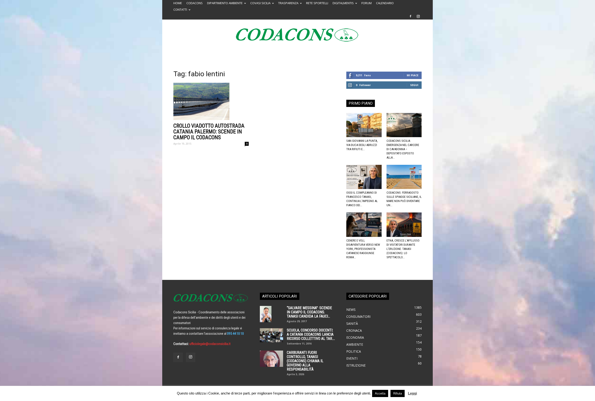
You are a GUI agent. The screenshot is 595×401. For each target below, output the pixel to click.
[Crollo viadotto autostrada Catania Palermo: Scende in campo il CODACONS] (211, 101)
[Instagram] (418, 16)
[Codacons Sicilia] (297, 35)
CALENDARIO (385, 3)
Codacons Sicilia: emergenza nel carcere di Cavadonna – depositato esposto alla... (403, 149)
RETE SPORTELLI (317, 3)
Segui (414, 85)
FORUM (366, 3)
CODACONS (194, 3)
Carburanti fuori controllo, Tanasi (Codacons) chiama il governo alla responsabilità (305, 360)
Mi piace (412, 75)
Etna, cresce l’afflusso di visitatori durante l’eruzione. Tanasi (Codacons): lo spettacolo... (403, 249)
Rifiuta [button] (397, 393)
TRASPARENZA (288, 3)
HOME (177, 3)
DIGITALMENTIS (343, 3)
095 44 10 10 (235, 333)
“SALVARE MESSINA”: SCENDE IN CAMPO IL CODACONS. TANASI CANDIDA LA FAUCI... (309, 312)
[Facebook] (410, 16)
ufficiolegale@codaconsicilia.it (210, 344)
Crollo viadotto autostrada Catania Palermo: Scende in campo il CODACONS (209, 132)
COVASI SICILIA (260, 3)
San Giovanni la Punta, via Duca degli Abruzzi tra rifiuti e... (362, 145)
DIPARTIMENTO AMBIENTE (225, 3)
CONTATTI (180, 9)
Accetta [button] (380, 393)
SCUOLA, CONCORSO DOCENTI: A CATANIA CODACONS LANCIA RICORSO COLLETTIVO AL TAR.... (311, 334)
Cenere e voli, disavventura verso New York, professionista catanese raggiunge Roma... (363, 249)
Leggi (412, 393)
